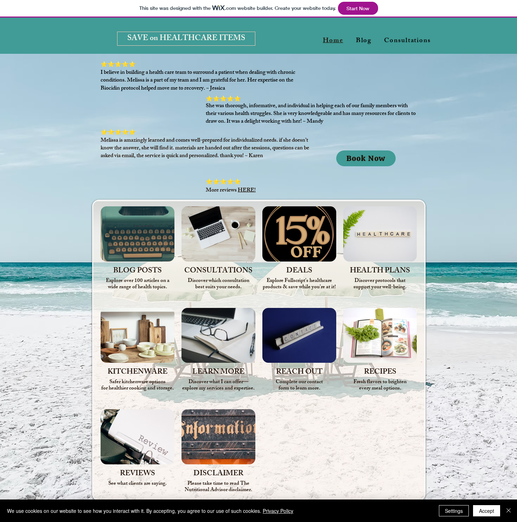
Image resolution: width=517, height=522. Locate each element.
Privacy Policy (278, 510)
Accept (486, 510)
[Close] (508, 510)
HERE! (247, 191)
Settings (454, 510)
